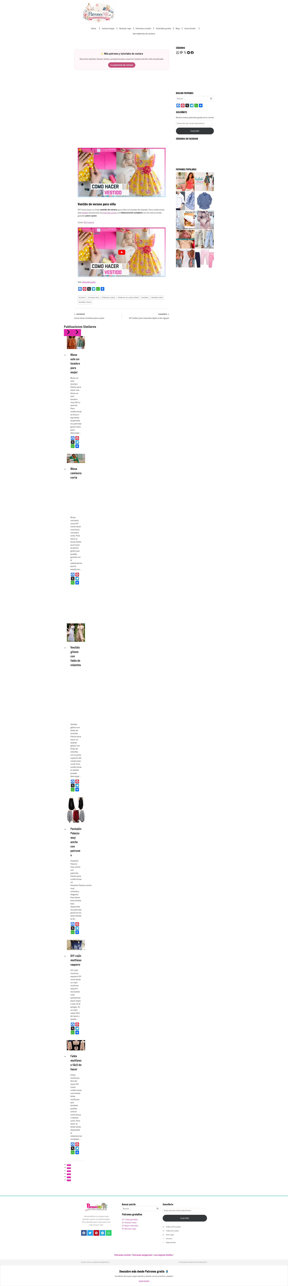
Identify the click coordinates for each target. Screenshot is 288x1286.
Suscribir (194, 131)
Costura (82, 297)
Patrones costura (108, 297)
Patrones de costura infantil (128, 297)
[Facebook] (192, 52)
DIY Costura (89, 222)
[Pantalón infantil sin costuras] (204, 258)
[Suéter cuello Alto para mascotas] (185, 220)
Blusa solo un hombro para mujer (75, 363)
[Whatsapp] (108, 1233)
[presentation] (76, 342)
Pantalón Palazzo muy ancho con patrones (75, 842)
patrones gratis (109, 212)
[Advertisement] (159, 12)
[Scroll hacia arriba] (284, 1273)
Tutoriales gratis (163, 28)
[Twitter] (90, 1233)
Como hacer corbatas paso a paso (89, 316)
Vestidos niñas (157, 297)
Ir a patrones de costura (121, 65)
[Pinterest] (181, 52)
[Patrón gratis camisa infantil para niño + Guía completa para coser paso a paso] (185, 201)
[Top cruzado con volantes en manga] (185, 258)
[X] (185, 52)
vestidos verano (85, 302)
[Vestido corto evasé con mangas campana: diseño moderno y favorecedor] (204, 181)
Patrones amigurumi (142, 1255)
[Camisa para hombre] (204, 201)
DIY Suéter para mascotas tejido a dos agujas (149, 316)
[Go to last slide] (68, 332)
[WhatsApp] (178, 52)
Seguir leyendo (144, 1281)
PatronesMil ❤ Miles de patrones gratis (193, 1262)
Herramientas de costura (144, 33)
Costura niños (93, 297)
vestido (85, 212)
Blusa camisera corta (75, 473)
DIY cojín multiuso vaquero (75, 960)
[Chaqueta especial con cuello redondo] (204, 220)
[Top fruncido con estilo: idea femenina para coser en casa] (185, 181)
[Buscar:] (195, 98)
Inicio (93, 28)
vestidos (145, 297)
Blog (178, 28)
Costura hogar (108, 28)
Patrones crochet (143, 28)
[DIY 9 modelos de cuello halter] (185, 239)
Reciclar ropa (125, 28)
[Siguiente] (76, 332)
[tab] (69, 1165)
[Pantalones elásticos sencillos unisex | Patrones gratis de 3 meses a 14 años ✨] (204, 239)
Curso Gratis (190, 28)
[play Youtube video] (122, 252)
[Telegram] (188, 52)
